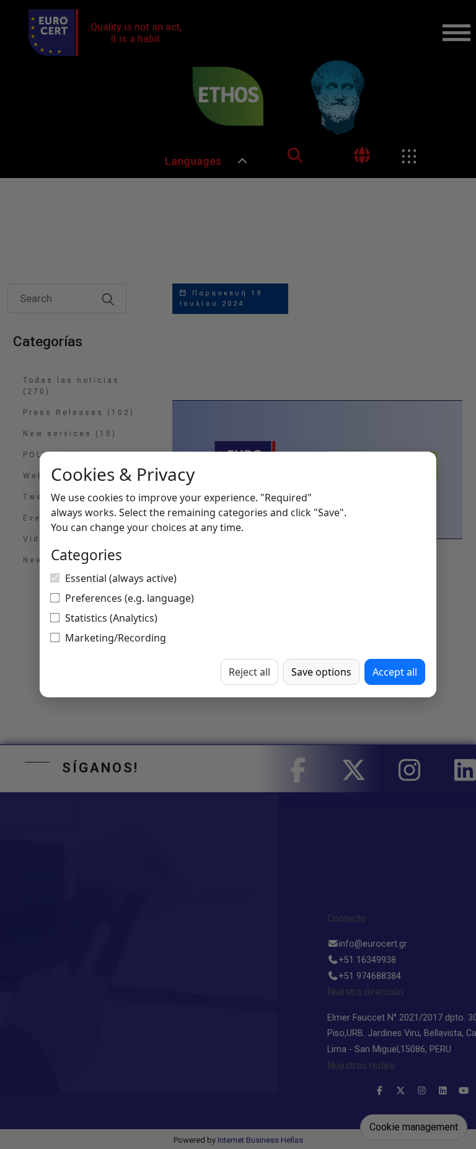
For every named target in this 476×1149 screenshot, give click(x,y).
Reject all (249, 672)
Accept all (394, 672)
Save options (321, 672)
